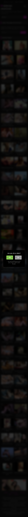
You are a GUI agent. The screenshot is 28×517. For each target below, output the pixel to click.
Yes (10, 257)
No (18, 257)
